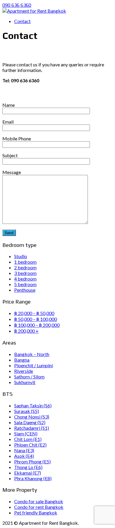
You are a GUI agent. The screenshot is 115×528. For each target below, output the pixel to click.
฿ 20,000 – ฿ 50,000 (34, 313)
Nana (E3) (24, 450)
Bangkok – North (31, 354)
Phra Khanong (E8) (33, 478)
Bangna (21, 360)
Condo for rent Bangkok (38, 507)
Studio (20, 256)
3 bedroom (25, 273)
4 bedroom (25, 278)
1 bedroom (25, 262)
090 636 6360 (16, 5)
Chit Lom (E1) (28, 439)
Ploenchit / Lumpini (33, 365)
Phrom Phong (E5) (32, 461)
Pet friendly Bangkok (35, 512)
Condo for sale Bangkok (38, 501)
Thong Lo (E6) (28, 467)
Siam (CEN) (25, 433)
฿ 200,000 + (26, 331)
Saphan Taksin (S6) (33, 405)
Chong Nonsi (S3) (31, 416)
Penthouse (24, 290)
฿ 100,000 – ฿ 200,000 (37, 325)
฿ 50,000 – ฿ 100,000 (35, 319)
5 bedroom (25, 284)
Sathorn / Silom (29, 376)
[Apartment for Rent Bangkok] (34, 11)
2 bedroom (25, 267)
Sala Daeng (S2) (29, 422)
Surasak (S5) (26, 411)
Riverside (23, 371)
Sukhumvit (24, 382)
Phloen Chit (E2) (30, 444)
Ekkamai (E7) (27, 472)
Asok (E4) (24, 456)
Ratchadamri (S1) (31, 428)
